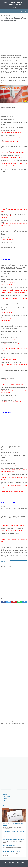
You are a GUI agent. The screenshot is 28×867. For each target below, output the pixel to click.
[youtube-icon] (15, 7)
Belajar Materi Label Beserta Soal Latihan (13, 851)
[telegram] (24, 602)
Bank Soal (5, 792)
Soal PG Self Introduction (9, 845)
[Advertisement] (14, 39)
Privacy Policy (11, 862)
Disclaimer (17, 862)
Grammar (5, 798)
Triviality (5, 803)
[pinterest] (13, 602)
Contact (22, 862)
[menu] (3, 11)
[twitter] (8, 602)
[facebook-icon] (13, 7)
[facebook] (3, 602)
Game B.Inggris (6, 796)
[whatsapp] (19, 602)
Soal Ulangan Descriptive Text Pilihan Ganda (13, 839)
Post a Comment (9, 22)
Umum (4, 805)
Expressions (5, 794)
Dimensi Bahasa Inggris (14, 2)
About (5, 862)
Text (4, 800)
